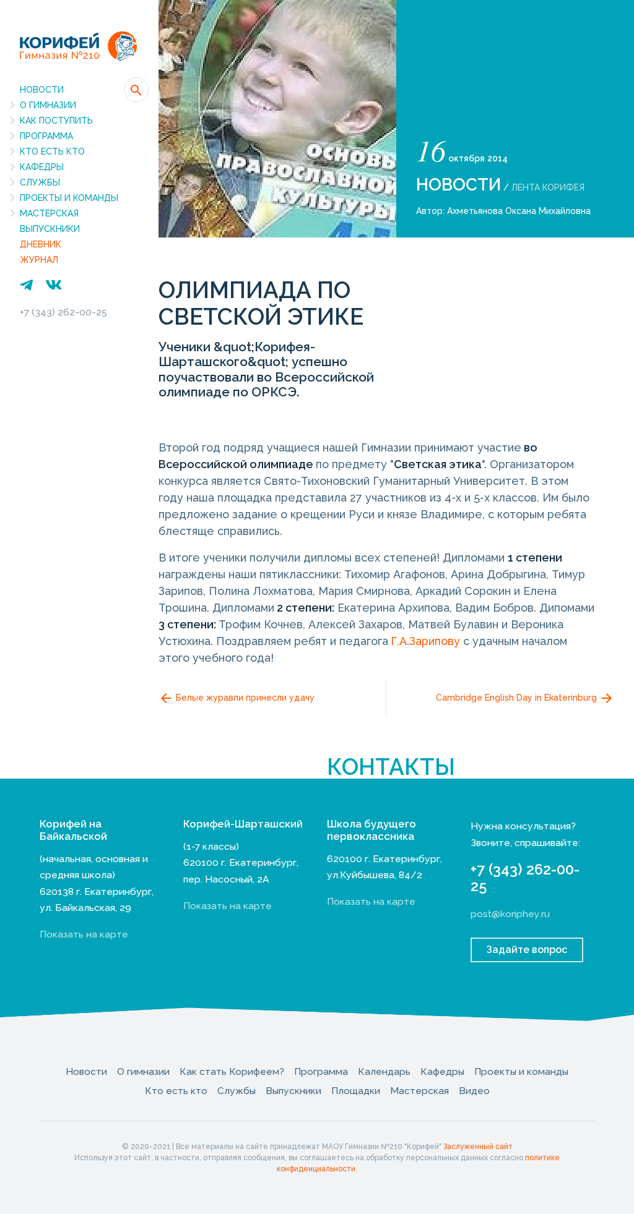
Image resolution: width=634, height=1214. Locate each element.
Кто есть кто (52, 151)
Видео (474, 1090)
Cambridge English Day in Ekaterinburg (517, 698)
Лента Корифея (547, 187)
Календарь (384, 1071)
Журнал (39, 260)
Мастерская (49, 213)
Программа (46, 136)
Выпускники (50, 229)
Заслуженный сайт (478, 1146)
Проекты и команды (69, 198)
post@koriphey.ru (510, 914)
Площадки (355, 1090)
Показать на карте (84, 934)
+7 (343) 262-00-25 (63, 312)
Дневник (40, 244)
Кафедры (42, 167)
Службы (40, 182)
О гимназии (48, 105)
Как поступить (56, 121)
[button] (136, 89)
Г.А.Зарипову (425, 641)
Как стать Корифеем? (232, 1071)
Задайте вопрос (527, 949)
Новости (42, 90)
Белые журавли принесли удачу (244, 698)
